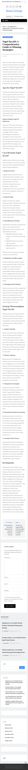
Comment (7, 557)
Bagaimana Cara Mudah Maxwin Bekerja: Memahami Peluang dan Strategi (12, 625)
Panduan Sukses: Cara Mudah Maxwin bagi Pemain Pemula (13, 687)
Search (22, 667)
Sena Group (14, 11)
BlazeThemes (18, 768)
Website (6, 590)
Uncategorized (8, 37)
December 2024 (9, 734)
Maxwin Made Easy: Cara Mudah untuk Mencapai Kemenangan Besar (12, 1)
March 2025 (8, 725)
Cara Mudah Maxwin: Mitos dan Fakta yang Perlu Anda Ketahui (13, 697)
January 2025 (8, 731)
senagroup (6, 54)
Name (6, 577)
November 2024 (9, 737)
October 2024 (8, 740)
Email (6, 584)
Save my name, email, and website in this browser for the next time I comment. (13, 599)
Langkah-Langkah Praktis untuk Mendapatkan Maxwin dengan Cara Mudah (14, 702)
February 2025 (9, 728)
